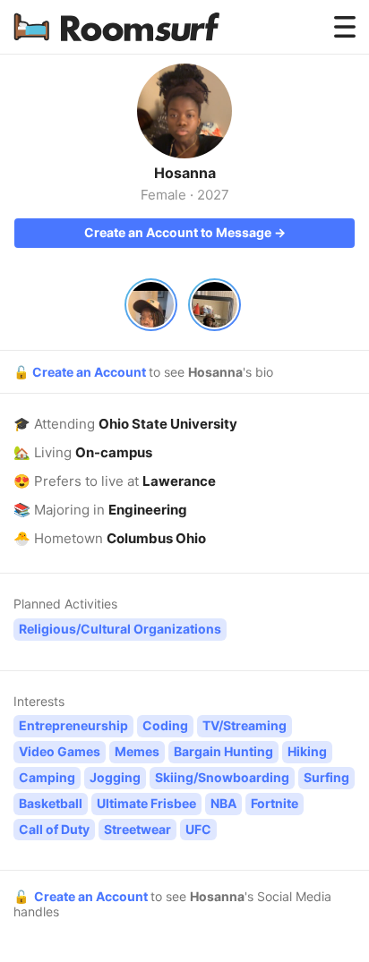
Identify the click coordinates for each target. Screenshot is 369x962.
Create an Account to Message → (185, 232)
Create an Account (90, 371)
